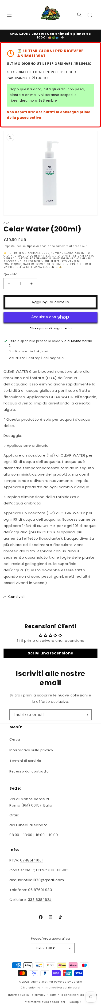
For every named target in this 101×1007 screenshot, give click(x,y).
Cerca (14, 739)
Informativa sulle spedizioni (44, 1002)
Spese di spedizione (41, 246)
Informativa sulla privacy (31, 750)
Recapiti (76, 1002)
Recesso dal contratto (29, 771)
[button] (9, 15)
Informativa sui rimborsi (62, 987)
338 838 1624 (40, 899)
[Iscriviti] (86, 714)
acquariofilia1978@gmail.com (36, 879)
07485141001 (31, 860)
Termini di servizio (25, 760)
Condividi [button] (16, 596)
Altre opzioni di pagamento (51, 328)
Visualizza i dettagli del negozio (36, 358)
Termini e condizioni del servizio (73, 995)
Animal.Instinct (42, 982)
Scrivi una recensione (50, 653)
